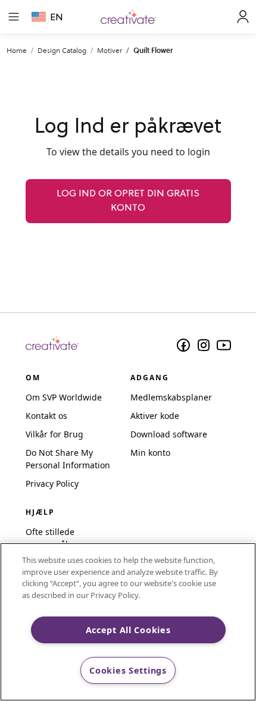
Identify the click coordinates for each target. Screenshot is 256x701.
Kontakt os (46, 415)
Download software (168, 434)
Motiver (109, 50)
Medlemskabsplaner (171, 397)
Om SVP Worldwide (64, 397)
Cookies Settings (128, 670)
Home (17, 50)
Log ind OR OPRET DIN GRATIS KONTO (128, 201)
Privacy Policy (52, 483)
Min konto (150, 452)
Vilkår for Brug (54, 434)
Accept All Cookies (128, 630)
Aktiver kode (154, 415)
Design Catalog (62, 50)
